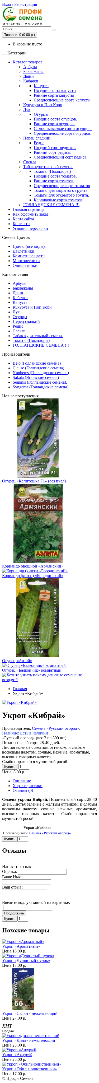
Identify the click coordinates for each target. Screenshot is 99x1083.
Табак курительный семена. (48, 166)
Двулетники (23, 251)
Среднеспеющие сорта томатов (62, 185)
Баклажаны (33, 71)
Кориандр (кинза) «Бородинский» (32, 575)
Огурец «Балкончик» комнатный (32, 670)
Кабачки (30, 81)
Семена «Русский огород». (56, 728)
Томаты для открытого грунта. (61, 195)
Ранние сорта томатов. (54, 181)
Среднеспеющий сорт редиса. (60, 157)
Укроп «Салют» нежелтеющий (30, 1013)
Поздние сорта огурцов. (55, 119)
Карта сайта (23, 219)
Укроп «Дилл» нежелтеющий (28, 1040)
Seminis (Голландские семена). (40, 382)
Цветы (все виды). (29, 246)
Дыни (28, 76)
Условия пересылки (30, 228)
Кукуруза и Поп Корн (42, 105)
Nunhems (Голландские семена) (41, 372)
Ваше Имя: (12, 877)
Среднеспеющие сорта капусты (62, 100)
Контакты (21, 223)
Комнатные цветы (29, 256)
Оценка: (9, 871)
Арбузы (30, 66)
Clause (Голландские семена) (38, 368)
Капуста (41, 85)
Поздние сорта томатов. (55, 176)
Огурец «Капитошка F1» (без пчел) (34, 481)
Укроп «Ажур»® (17, 1054)
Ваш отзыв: (12, 887)
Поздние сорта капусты (55, 90)
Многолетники (26, 260)
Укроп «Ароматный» (21, 946)
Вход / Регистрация (19, 4)
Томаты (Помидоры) (52, 171)
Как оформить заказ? (31, 214)
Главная (20, 688)
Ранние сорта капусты (54, 95)
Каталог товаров (28, 62)
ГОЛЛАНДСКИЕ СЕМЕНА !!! (51, 204)
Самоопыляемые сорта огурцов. (63, 128)
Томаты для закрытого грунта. (61, 190)
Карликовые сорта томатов (58, 200)
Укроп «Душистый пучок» (26, 960)
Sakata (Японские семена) (36, 377)
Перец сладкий (36, 138)
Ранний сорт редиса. (52, 152)
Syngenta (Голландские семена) (40, 387)
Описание (22, 781)
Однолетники (25, 265)
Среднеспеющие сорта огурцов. (62, 133)
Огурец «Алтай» (17, 660)
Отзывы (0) (23, 790)
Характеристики (28, 785)
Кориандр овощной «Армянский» (32, 566)
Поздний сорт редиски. (55, 147)
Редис (39, 143)
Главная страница (29, 209)
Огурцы (41, 114)
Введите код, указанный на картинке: (36, 902)
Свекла (29, 162)
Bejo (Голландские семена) (37, 363)
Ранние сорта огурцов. (54, 124)
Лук (26, 109)
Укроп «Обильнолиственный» (29, 1069)
